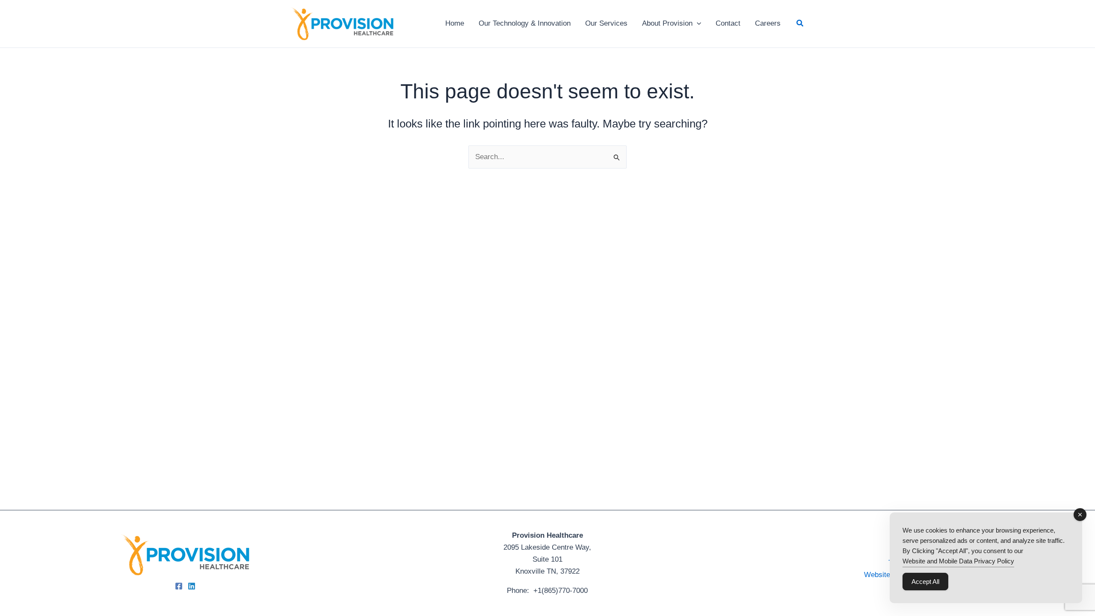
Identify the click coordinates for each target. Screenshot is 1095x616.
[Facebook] (179, 586)
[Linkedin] (191, 586)
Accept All (925, 581)
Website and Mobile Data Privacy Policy (958, 561)
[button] (697, 23)
